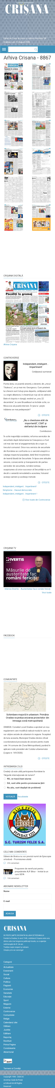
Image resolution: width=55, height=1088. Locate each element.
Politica (7, 982)
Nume (6, 891)
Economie (8, 989)
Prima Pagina (10, 1044)
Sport (6, 1000)
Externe (7, 1007)
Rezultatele (23, 796)
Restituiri (8, 1041)
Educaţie (7, 996)
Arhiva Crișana (10, 344)
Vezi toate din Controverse (37, 499)
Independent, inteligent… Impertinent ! (20, 493)
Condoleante (9, 1048)
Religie (6, 1018)
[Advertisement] (25, 523)
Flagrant (7, 985)
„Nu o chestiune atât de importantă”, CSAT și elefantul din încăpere (35, 423)
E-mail (7, 901)
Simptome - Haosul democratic (17, 490)
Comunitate (10, 679)
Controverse (11, 357)
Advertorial (9, 1052)
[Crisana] (27, 9)
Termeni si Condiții (12, 1068)
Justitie (7, 1030)
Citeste (46, 415)
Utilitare (7, 1026)
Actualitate (9, 967)
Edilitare (7, 1033)
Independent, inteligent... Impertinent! (20, 486)
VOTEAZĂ (10, 796)
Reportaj (7, 1037)
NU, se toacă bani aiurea (19, 779)
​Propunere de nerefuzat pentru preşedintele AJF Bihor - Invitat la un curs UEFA (31, 871)
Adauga (10, 913)
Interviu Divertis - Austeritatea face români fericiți (27, 589)
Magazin (7, 1004)
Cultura (7, 978)
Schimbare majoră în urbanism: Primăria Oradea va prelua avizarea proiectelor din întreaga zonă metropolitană (27, 717)
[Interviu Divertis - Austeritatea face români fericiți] (27, 569)
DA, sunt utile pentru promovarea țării (25, 783)
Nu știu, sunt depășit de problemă (24, 787)
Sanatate (8, 993)
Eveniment (8, 971)
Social (6, 974)
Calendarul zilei (10, 1022)
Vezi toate (46, 592)
